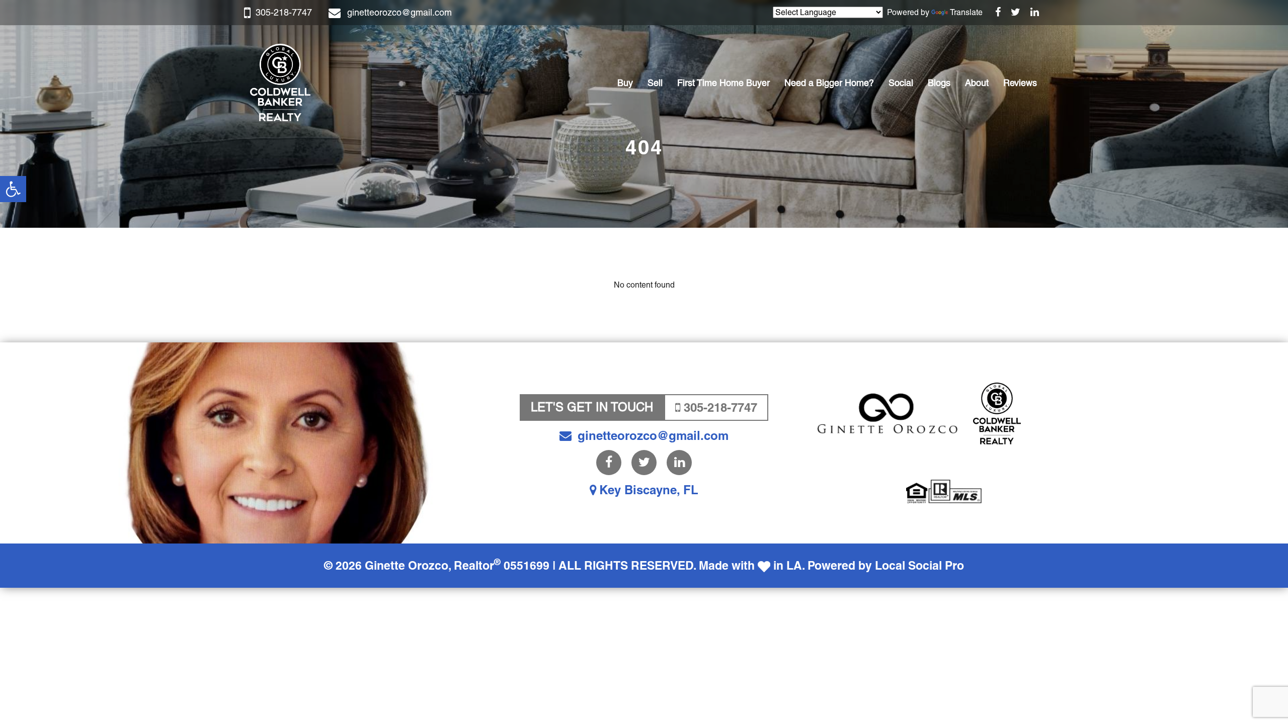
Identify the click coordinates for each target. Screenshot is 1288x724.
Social (901, 82)
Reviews (1020, 82)
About (977, 82)
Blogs (939, 82)
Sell (655, 82)
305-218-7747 (284, 12)
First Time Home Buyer (723, 82)
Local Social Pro (919, 565)
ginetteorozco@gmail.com (399, 12)
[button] (13, 189)
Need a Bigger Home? (829, 82)
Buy (625, 82)
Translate (966, 12)
